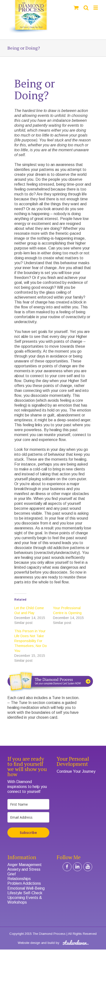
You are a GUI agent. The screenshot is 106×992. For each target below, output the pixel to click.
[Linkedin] (77, 866)
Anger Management (24, 865)
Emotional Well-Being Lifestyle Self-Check (26, 890)
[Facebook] (67, 866)
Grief (11, 874)
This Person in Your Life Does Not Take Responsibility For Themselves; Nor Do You (30, 641)
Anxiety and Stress (23, 869)
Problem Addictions (24, 883)
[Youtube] (87, 866)
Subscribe (28, 832)
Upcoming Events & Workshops (24, 900)
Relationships (19, 879)
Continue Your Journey (76, 771)
